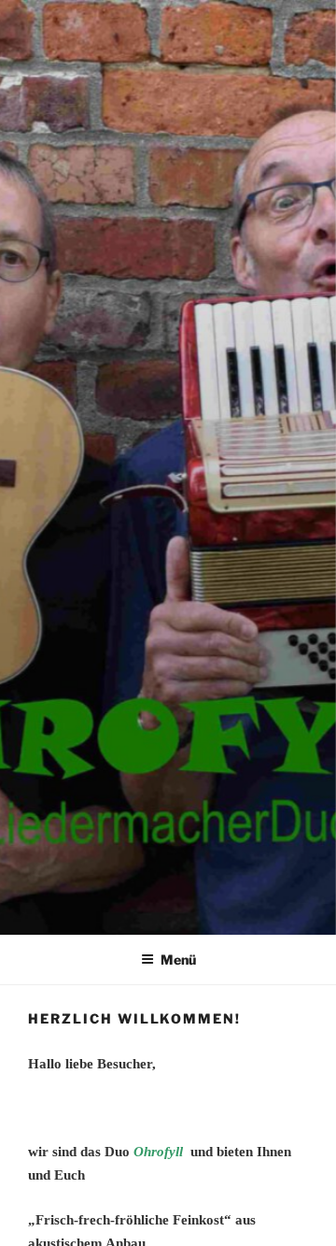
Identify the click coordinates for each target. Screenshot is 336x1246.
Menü (178, 959)
